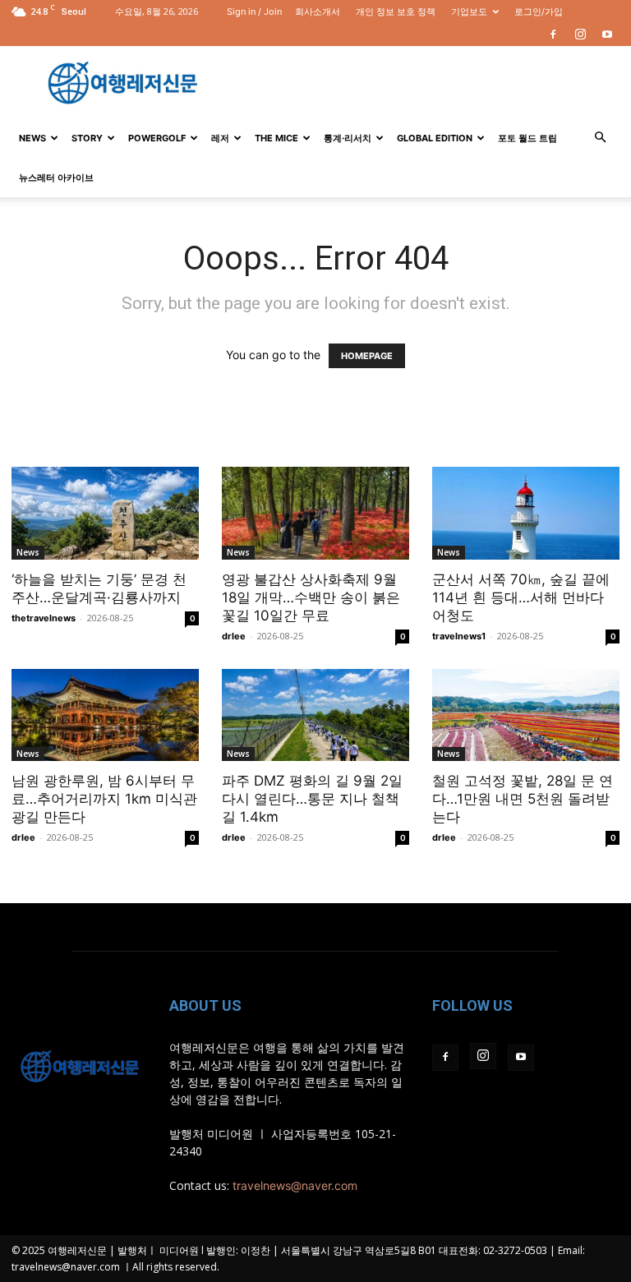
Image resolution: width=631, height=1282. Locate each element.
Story (87, 138)
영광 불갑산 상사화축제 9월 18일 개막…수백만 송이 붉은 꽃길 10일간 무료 (311, 597)
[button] (599, 138)
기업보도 (469, 11)
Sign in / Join (254, 11)
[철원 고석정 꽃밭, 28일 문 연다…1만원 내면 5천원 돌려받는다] (525, 715)
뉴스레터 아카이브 (56, 177)
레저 (220, 138)
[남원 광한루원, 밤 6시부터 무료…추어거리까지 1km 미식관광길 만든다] (105, 715)
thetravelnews (44, 618)
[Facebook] (553, 34)
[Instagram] (580, 34)
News (32, 138)
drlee (234, 636)
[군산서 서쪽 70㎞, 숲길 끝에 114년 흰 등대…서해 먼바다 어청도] (525, 513)
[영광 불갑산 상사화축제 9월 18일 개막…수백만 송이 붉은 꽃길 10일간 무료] (315, 513)
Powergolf (157, 138)
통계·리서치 (347, 138)
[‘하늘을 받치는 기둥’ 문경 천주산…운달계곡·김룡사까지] (105, 513)
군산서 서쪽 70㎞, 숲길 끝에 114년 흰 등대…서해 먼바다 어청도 (521, 597)
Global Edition (434, 138)
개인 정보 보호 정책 (395, 11)
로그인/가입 (538, 11)
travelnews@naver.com (295, 1185)
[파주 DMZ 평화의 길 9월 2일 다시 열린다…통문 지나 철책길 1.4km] (315, 715)
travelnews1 (459, 636)
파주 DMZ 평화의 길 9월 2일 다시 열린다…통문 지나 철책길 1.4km (312, 798)
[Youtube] (607, 34)
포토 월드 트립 (527, 138)
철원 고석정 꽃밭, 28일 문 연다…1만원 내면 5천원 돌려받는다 (522, 798)
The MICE (276, 138)
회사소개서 (317, 11)
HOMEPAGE (367, 356)
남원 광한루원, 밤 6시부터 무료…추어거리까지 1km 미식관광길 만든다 (104, 798)
